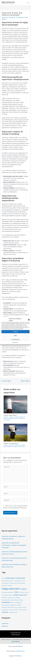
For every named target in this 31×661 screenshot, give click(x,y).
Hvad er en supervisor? (11, 443)
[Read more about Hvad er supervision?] (15, 404)
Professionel (19, 605)
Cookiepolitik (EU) (15, 632)
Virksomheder (11, 612)
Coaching (23, 580)
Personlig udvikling (5, 605)
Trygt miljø (20, 609)
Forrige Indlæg (5, 381)
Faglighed (10, 585)
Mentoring (21, 600)
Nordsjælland (6, 602)
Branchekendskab (17, 580)
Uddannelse (25, 609)
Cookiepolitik (14, 342)
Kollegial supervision (13, 418)
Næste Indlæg (25, 381)
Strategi (10, 609)
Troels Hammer (15, 641)
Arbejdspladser (20, 578)
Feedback (24, 589)
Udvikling (5, 612)
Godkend (15, 331)
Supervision (5, 17)
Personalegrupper (18, 602)
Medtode (12, 600)
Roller (16, 607)
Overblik (23, 445)
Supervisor (12, 17)
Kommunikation (4, 597)
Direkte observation (5, 583)
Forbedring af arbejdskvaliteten (7, 592)
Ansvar (3, 578)
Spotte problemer (7, 446)
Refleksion (12, 607)
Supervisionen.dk (8, 2)
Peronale (12, 602)
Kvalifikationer (18, 445)
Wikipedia (20, 646)
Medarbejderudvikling (6, 600)
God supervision (22, 592)
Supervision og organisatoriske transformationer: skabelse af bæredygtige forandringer (14, 545)
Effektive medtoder (21, 583)
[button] (29, 319)
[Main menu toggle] (28, 2)
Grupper (27, 592)
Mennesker (17, 600)
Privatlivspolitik (15, 634)
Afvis (15, 335)
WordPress (19, 656)
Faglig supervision (19, 417)
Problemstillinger (13, 605)
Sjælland (24, 607)
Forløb (16, 592)
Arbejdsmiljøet (9, 578)
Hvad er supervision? (10, 415)
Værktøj (15, 612)
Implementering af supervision (7, 595)
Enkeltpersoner (4, 585)
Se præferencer (15, 339)
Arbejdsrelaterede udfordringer (7, 580)
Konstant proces (11, 597)
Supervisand (15, 609)
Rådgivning (20, 607)
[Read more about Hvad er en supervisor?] (15, 432)
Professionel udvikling (6, 607)
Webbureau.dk (20, 651)
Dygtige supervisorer (14, 583)
